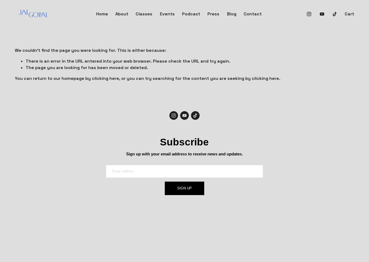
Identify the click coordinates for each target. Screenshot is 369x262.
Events (167, 14)
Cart (349, 14)
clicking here (105, 78)
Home (102, 14)
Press (213, 14)
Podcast (191, 14)
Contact (253, 14)
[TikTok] (334, 14)
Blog (231, 14)
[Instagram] (309, 14)
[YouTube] (322, 14)
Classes (144, 14)
